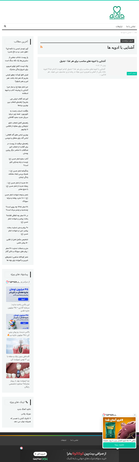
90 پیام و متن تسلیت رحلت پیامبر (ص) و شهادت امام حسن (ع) (17, 231)
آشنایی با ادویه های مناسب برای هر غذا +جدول (83, 61)
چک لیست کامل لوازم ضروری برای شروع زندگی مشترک (17, 68)
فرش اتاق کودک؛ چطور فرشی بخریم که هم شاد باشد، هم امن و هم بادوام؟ (17, 78)
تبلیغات (119, 26)
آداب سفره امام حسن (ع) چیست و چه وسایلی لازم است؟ (18, 162)
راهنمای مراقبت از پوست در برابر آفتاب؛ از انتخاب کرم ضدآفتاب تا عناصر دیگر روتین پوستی (17, 148)
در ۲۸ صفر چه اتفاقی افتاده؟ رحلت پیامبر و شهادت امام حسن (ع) (17, 219)
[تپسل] (21, 448)
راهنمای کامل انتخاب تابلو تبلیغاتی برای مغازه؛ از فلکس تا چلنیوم (17, 126)
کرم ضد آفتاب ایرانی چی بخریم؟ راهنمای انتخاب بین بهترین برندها (17, 102)
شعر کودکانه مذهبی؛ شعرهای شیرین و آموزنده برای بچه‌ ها (16, 259)
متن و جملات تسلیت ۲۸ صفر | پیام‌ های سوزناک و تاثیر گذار (16, 250)
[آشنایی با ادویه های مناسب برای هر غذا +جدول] (122, 66)
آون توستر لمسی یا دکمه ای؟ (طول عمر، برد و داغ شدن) (17, 50)
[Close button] (134, 415)
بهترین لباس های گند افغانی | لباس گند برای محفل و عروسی (16, 136)
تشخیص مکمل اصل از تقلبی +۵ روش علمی (17, 241)
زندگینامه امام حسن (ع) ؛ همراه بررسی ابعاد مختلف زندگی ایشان (18, 174)
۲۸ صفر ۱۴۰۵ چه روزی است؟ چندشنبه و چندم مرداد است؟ (17, 208)
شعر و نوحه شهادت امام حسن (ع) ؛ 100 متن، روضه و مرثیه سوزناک (16, 198)
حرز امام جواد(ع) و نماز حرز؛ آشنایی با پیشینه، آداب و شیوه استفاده (16, 90)
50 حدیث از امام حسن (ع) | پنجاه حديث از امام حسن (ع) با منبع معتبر (17, 186)
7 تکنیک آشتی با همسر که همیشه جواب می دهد (20, 420)
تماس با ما (130, 26)
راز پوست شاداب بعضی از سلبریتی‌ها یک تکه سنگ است (16, 59)
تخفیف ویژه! (119, 444)
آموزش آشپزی (132, 73)
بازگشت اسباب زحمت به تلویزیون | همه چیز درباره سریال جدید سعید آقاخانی (18, 114)
